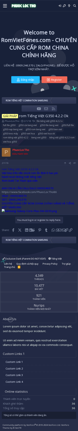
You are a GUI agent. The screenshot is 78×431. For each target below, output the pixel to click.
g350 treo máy (10, 133)
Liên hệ (8, 263)
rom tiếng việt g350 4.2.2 (15, 137)
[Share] (69, 163)
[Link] (66, 230)
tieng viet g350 (38, 137)
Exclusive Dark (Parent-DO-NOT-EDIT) (25, 258)
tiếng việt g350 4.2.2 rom (62, 137)
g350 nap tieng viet (12, 129)
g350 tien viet (55, 129)
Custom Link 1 (14, 362)
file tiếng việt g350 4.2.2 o (50, 121)
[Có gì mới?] (69, 5)
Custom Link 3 (14, 375)
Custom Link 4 (14, 381)
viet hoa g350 (10, 141)
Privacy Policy (50, 263)
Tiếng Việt (56, 258)
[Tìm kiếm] (74, 5)
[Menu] (5, 5)
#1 (74, 163)
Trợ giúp (66, 263)
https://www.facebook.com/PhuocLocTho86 (29, 192)
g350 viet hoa (28, 133)
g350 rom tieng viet (35, 129)
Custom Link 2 (14, 368)
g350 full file (67, 125)
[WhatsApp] (53, 230)
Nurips (39, 305)
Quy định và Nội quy (27, 263)
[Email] (59, 230)
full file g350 (9, 125)
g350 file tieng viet (49, 125)
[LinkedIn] (26, 230)
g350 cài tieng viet (28, 125)
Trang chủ (9, 267)
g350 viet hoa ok (46, 133)
